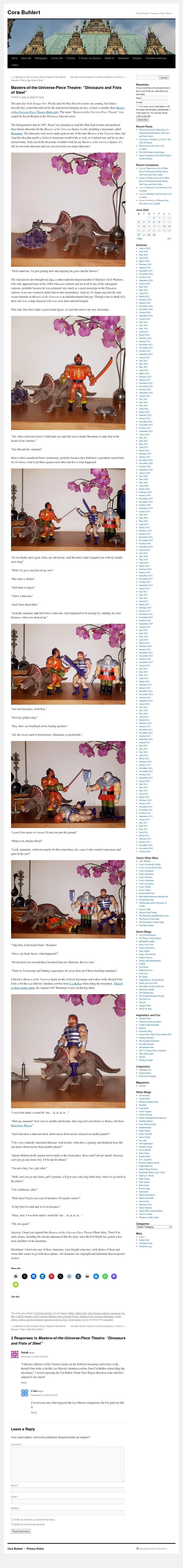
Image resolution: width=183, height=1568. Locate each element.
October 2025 (145, 277)
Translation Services (155, 58)
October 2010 (145, 851)
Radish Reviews (146, 970)
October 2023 (145, 350)
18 (164, 226)
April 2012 (143, 793)
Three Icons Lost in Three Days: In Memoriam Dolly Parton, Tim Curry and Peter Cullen (154, 132)
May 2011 (143, 828)
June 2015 (143, 671)
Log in (142, 1236)
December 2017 (145, 575)
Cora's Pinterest (145, 877)
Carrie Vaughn (145, 1111)
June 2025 (143, 286)
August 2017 (144, 588)
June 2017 (143, 594)
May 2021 (143, 443)
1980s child (80, 1313)
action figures (93, 1313)
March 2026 (144, 261)
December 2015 (145, 652)
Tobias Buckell (145, 1207)
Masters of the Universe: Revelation (97, 1316)
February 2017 (145, 607)
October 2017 (145, 581)
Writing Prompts (146, 1060)
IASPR (142, 963)
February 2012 (145, 800)
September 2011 (146, 816)
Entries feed (144, 1239)
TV (54, 1313)
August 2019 (144, 511)
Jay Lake (143, 1140)
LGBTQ (20, 1316)
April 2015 (143, 678)
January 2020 (144, 495)
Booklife (142, 1104)
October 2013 (145, 735)
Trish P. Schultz (145, 1214)
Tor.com (142, 1002)
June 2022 (143, 402)
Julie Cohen (144, 1153)
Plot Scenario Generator (149, 1040)
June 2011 (143, 825)
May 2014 (143, 713)
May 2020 (143, 482)
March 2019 (144, 527)
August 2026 (144, 248)
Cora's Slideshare (146, 880)
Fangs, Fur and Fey (147, 954)
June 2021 (143, 440)
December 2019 (145, 498)
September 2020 (146, 469)
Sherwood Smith (146, 1198)
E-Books (70, 58)
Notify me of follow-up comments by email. (34, 1519)
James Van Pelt (145, 1133)
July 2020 (143, 476)
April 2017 (143, 601)
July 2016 (143, 630)
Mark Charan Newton (148, 1169)
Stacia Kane (144, 1201)
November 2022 (146, 386)
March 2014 (144, 719)
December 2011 (145, 806)
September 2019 (146, 508)
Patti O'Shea (144, 1178)
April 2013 (143, 755)
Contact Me (57, 58)
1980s (71, 1313)
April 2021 (143, 447)
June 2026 (143, 251)
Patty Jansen (144, 1181)
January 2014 (144, 726)
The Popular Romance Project (151, 995)
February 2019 (145, 530)
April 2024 (143, 331)
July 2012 (143, 784)
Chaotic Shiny (145, 1018)
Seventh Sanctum (146, 1043)
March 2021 (144, 450)
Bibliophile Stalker (147, 941)
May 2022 (143, 405)
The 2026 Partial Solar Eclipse (152, 152)
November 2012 (146, 771)
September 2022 (146, 392)
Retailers (137, 58)
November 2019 (146, 501)
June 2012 (143, 787)
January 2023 (144, 379)
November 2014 (146, 694)
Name (14, 1485)
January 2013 (144, 764)
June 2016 (143, 633)
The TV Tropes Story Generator (152, 1050)
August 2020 (144, 472)
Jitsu (51, 279)
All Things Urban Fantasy (150, 938)
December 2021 (145, 421)
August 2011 (144, 819)
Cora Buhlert (24, 12)
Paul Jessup (144, 1185)
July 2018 (143, 553)
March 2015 (144, 681)
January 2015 (144, 687)
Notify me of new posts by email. (29, 1524)
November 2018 (146, 540)
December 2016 (145, 614)
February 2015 (145, 684)
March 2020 (144, 488)
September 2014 (146, 700)
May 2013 (143, 751)
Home (14, 58)
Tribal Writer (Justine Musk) (151, 1210)
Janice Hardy (144, 1137)
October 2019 (145, 504)
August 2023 (144, 357)
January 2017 (144, 610)
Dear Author (144, 950)
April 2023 (143, 370)
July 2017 (143, 591)
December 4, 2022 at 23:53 (44, 1395)
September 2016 (146, 623)
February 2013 (145, 761)
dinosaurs (116, 1313)
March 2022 (144, 411)
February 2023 (145, 376)
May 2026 (143, 254)
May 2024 (143, 328)
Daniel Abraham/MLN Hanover (152, 1117)
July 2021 (143, 437)
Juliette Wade (144, 1156)
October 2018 (145, 543)
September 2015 (146, 662)
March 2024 (144, 334)
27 (139, 234)
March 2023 (144, 373)
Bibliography (41, 58)
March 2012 (144, 796)
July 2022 (143, 399)
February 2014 (145, 723)
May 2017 (143, 597)
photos (22, 1319)
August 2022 (144, 395)
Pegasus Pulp (144, 909)
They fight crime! (146, 1053)
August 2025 (144, 283)
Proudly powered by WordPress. (153, 1548)
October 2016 (145, 620)
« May (139, 238)
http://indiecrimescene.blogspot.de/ (153, 896)
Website (15, 1508)
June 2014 (143, 710)
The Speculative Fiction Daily (151, 922)
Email (14, 1496)
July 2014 (143, 707)
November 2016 (146, 617)
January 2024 (144, 341)
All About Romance (147, 934)
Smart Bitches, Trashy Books (151, 979)
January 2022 (144, 418)
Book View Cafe (146, 944)
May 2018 (143, 559)
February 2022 (145, 415)
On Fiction (143, 966)
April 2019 (143, 524)
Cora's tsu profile (146, 883)
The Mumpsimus (146, 992)
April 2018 (143, 562)
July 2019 (143, 514)
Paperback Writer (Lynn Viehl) (152, 1172)
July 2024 (143, 322)
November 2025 (146, 273)
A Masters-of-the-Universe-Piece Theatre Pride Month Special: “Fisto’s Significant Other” (38, 78)
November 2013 (146, 732)
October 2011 (145, 812)
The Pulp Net (144, 999)
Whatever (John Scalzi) (149, 1217)
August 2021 (144, 434)
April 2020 (143, 485)
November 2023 (146, 347)
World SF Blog (145, 1008)
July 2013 (143, 745)
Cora (41, 96)
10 (159, 221)
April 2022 (143, 408)
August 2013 (144, 742)
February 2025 (145, 299)
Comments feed (145, 1243)
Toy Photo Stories (43, 1313)
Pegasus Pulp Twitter (148, 912)
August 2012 (144, 780)
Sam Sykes (144, 1191)
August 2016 (144, 626)
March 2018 (144, 565)
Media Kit (110, 58)
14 (144, 226)
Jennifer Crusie (145, 1146)
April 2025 (143, 293)
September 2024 (146, 315)
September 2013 (146, 739)
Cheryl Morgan (145, 1114)
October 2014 (145, 697)
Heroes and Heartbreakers (150, 960)
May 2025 (143, 289)
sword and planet (34, 1319)
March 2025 (144, 296)
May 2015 (143, 674)
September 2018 (146, 546)
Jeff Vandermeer (146, 1143)
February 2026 (145, 264)
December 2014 (145, 691)
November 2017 (146, 578)
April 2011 (143, 832)
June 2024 (143, 325)
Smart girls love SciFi (148, 983)
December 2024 (145, 305)
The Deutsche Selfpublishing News (154, 915)
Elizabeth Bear (145, 1127)
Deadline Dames (146, 1120)
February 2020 (145, 492)
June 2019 (143, 517)
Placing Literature (146, 1037)
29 (149, 234)
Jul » (169, 238)
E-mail (139, 102)
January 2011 (144, 841)
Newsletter (123, 58)
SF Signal (143, 976)
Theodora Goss (145, 1204)
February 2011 (145, 838)
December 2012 (145, 768)
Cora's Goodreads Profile (149, 864)
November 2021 (146, 424)
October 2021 (145, 427)
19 (169, 226)
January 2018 (144, 572)
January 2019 (144, 533)
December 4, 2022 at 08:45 (34, 1356)
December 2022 (145, 382)
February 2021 (145, 453)
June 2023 (143, 363)
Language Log (145, 1069)
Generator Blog (145, 1031)
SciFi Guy (143, 973)
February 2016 (145, 646)
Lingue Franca (145, 1072)
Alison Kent (144, 1095)
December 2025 (145, 270)
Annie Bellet (144, 1098)
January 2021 (144, 456)
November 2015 (146, 655)
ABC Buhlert (144, 861)
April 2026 (143, 257)
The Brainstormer (146, 1047)
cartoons (106, 1313)
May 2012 (143, 790)
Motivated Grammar (147, 1076)
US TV (85, 1319)
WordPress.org (145, 1246)
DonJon (142, 1027)
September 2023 (146, 354)
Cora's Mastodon (146, 873)
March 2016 (144, 642)
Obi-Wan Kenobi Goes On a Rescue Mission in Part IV (97, 76)
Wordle (142, 1056)
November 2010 (146, 848)
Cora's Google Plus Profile (150, 867)
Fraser (141, 177)
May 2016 (143, 636)
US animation (74, 1319)
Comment (16, 1444)
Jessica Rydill (145, 1149)
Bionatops (17, 133)
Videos (15, 64)
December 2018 (145, 537)
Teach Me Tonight (146, 989)
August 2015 (144, 665)
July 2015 (143, 668)
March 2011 (144, 835)
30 (154, 234)
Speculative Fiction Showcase (151, 986)
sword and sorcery (53, 1319)
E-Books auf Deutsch (90, 58)
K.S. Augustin (145, 1159)
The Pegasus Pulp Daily (149, 918)
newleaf (142, 1085)
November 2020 (146, 463)
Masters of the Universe (36, 1316)
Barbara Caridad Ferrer (149, 1101)
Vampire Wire (145, 1005)
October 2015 (145, 658)
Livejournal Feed (146, 899)
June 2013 (143, 748)
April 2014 (143, 716)
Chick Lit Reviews (147, 947)
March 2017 (144, 604)
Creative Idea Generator (149, 1024)
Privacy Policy (35, 1548)
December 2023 (145, 344)
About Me (26, 58)
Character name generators (150, 1021)
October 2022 (145, 389)
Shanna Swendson (147, 1194)
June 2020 (143, 479)
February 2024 (145, 338)
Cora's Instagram (146, 870)
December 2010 (145, 845)
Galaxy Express (145, 957)
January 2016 (144, 649)
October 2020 (145, 466)
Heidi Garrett (144, 1130)
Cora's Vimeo (145, 889)
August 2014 (144, 703)
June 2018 (143, 556)
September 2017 (146, 585)
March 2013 (144, 758)
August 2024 (144, 318)
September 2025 (146, 280)
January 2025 (144, 302)
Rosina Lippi (144, 1188)
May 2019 (143, 520)
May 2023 (143, 366)
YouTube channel (146, 925)
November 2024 (146, 309)
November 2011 (146, 809)
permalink (108, 1319)
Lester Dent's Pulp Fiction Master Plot (155, 1034)
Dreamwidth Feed (146, 893)
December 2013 (145, 729)
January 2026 (144, 267)
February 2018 (145, 569)
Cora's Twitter (145, 886)
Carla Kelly (144, 1108)
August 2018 (144, 549)
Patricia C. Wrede (146, 1175)
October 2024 (145, 312)
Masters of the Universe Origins (64, 1316)
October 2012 (145, 774)
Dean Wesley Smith (147, 1124)
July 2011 (143, 822)
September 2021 (146, 431)
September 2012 (146, 777)
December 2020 (145, 459)
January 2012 (144, 803)
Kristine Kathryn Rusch (149, 1162)
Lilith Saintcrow (146, 1165)
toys (65, 1319)
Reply (24, 1382)
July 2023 (143, 360)
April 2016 (143, 639)
